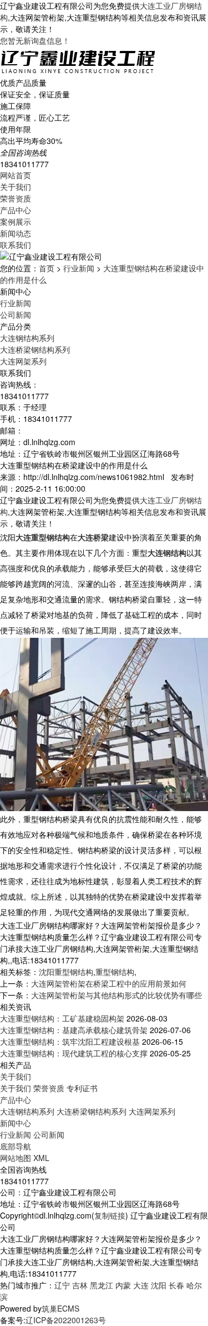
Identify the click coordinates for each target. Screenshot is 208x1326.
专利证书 (82, 1087)
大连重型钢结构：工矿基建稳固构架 (62, 1018)
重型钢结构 (114, 971)
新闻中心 (15, 1122)
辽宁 (62, 1285)
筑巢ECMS (60, 1308)
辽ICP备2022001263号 (66, 1319)
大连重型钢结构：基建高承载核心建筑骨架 (74, 1029)
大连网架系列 (23, 361)
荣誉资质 (15, 198)
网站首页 (15, 174)
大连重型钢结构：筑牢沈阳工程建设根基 (70, 1041)
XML (41, 1157)
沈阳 (158, 1285)
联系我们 (15, 244)
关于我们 (15, 186)
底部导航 (15, 1146)
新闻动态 (15, 233)
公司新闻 (15, 314)
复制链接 (109, 1215)
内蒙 (123, 1285)
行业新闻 (78, 268)
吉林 (80, 1285)
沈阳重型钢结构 (66, 971)
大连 (141, 1285)
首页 (46, 268)
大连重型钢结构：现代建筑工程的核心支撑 (74, 1053)
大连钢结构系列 (27, 337)
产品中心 (15, 209)
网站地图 (15, 1157)
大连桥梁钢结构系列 (35, 349)
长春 (176, 1285)
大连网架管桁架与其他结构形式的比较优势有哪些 (116, 994)
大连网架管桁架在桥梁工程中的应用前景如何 (108, 983)
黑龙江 (101, 1285)
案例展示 (15, 221)
